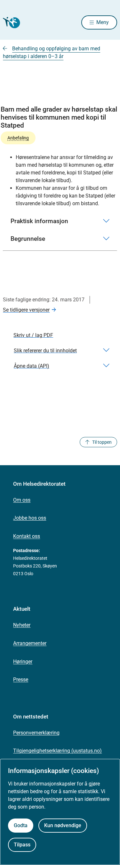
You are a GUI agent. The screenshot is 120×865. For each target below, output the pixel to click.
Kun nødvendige (62, 825)
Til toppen (102, 442)
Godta (21, 825)
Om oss (21, 500)
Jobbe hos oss (29, 518)
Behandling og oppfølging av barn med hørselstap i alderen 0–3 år (51, 52)
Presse (20, 679)
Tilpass (22, 845)
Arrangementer (29, 643)
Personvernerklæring (36, 733)
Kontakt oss (26, 536)
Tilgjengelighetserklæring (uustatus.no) (57, 751)
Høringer (22, 662)
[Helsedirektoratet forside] (10, 22)
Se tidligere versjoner (26, 310)
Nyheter (21, 625)
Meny (102, 22)
